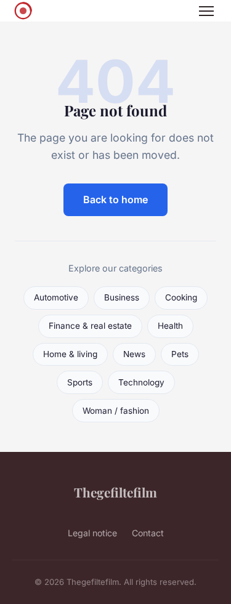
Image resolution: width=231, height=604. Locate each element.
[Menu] (206, 11)
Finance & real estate (90, 326)
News (134, 354)
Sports (79, 382)
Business (121, 297)
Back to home (115, 199)
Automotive (56, 297)
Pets (179, 354)
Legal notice (92, 533)
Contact (148, 533)
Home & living (70, 354)
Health (170, 326)
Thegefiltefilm (115, 492)
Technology (141, 382)
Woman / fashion (116, 411)
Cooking (181, 297)
